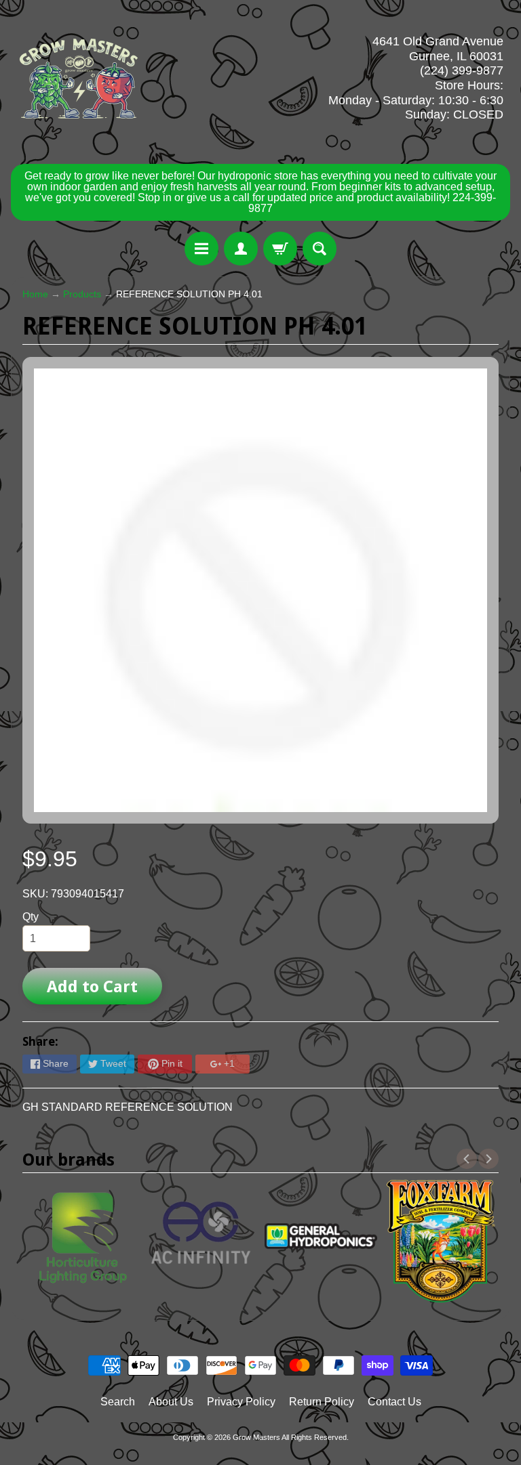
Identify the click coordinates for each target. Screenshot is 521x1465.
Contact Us (394, 1401)
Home (35, 294)
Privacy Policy (241, 1401)
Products (82, 294)
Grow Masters (256, 1437)
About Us (171, 1401)
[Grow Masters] (79, 78)
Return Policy (321, 1401)
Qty (30, 916)
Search (117, 1401)
